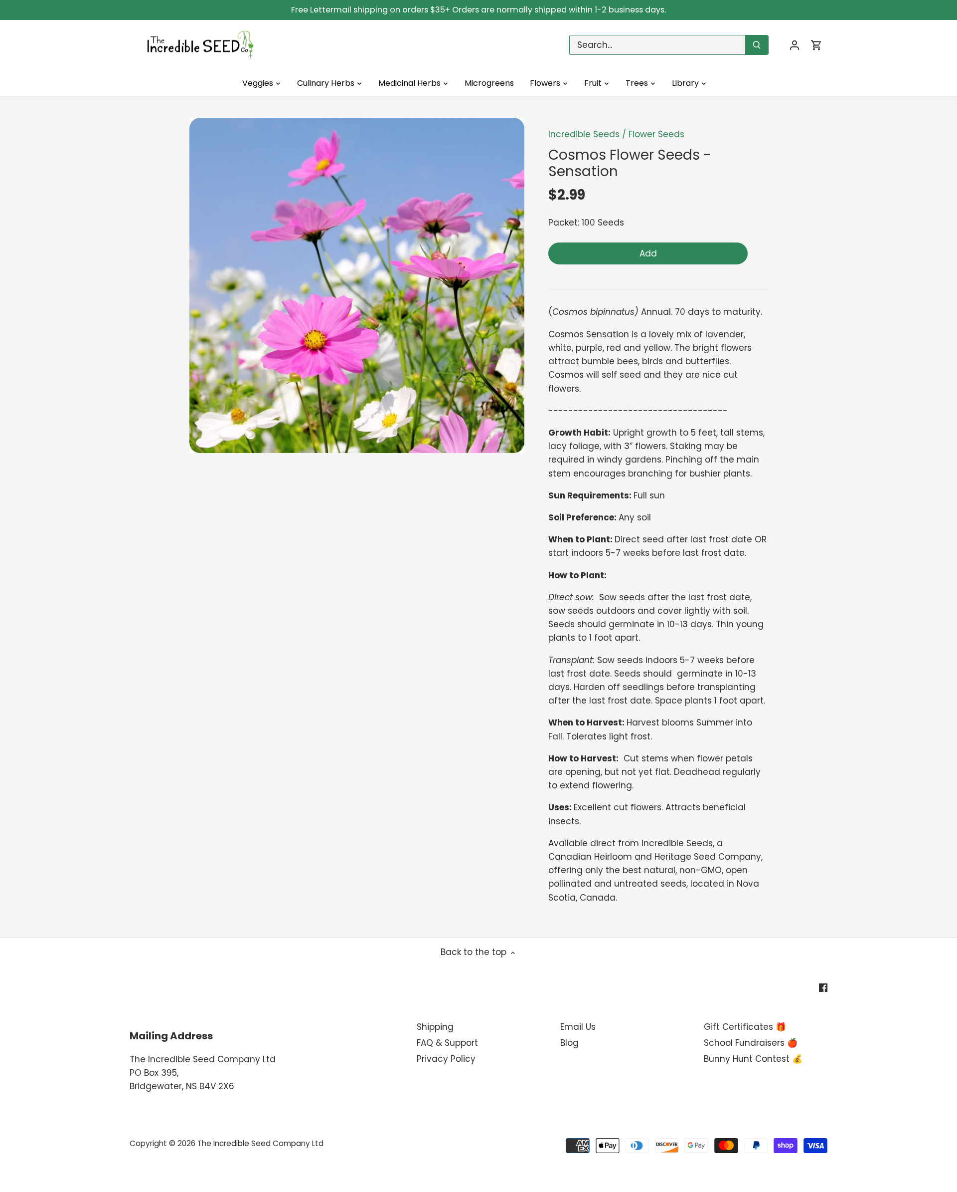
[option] (356, 285)
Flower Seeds (656, 134)
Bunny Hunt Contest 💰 (753, 1059)
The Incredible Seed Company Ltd (260, 1143)
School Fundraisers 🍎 (751, 1043)
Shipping (435, 1027)
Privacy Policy (446, 1059)
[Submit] (756, 44)
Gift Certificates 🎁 (745, 1027)
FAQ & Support (447, 1043)
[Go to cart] (816, 45)
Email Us (578, 1027)
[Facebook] (823, 987)
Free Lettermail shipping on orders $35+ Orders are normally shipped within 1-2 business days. (478, 9)
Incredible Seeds (584, 134)
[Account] (794, 45)
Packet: (563, 223)
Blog (569, 1043)
